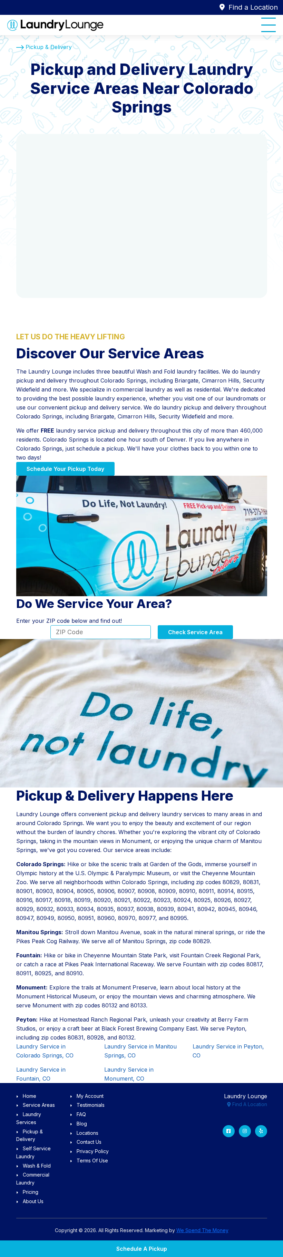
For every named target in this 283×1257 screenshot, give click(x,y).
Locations (87, 1133)
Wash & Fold (37, 1166)
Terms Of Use (92, 1160)
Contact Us (89, 1142)
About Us (33, 1201)
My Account (90, 1096)
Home (29, 1096)
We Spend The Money (202, 1230)
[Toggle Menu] (268, 24)
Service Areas (39, 1105)
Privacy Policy (93, 1151)
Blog (82, 1124)
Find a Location (252, 7)
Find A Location (249, 1104)
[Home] (55, 24)
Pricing (30, 1192)
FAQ (81, 1114)
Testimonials (91, 1105)
